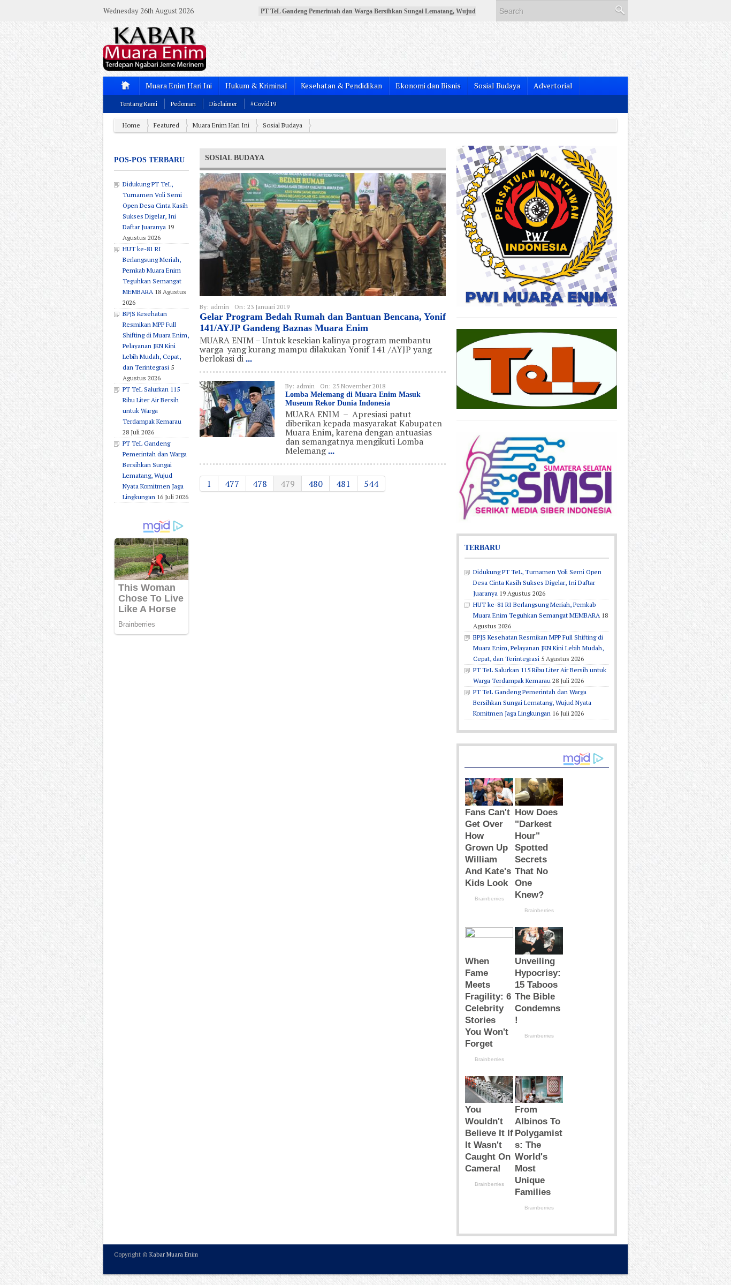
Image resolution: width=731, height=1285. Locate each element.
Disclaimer (223, 104)
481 (343, 484)
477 (232, 484)
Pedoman (183, 104)
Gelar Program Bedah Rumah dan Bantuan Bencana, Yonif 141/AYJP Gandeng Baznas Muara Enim (323, 322)
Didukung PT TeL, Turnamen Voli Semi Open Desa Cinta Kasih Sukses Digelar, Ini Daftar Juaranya (155, 205)
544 (371, 484)
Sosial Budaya (497, 85)
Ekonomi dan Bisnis (428, 85)
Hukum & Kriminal (256, 85)
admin (220, 307)
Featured (166, 125)
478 (260, 484)
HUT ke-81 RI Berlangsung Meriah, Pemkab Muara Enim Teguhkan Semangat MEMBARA (152, 270)
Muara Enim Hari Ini (179, 85)
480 (315, 484)
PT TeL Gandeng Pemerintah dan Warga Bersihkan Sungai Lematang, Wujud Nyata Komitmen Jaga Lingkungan (532, 702)
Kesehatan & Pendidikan (341, 85)
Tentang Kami (138, 104)
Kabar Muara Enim (173, 1254)
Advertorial (553, 85)
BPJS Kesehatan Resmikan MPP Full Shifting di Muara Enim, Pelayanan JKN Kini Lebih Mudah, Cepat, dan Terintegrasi (538, 648)
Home (131, 125)
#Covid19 (263, 104)
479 (287, 484)
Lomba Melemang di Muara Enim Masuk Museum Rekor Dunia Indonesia (353, 398)
